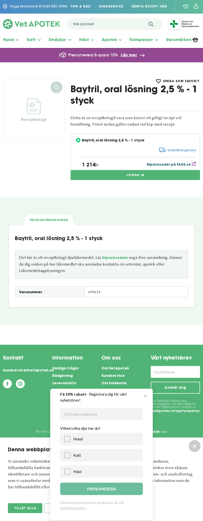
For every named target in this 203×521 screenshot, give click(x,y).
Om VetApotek (115, 368)
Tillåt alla (25, 508)
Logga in (135, 175)
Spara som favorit (181, 81)
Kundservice (111, 6)
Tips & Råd (80, 6)
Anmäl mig (175, 388)
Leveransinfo (64, 383)
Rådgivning (62, 376)
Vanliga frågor (65, 368)
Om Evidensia (114, 383)
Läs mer (129, 55)
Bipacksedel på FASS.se (169, 165)
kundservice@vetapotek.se (27, 370)
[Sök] (151, 24)
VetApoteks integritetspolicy (175, 411)
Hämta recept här (149, 6)
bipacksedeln (115, 258)
